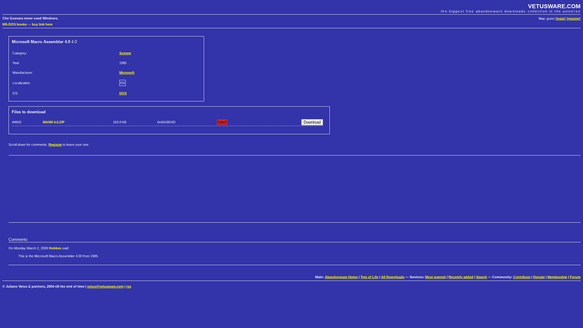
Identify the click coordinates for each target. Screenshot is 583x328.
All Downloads (392, 277)
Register (55, 144)
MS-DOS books (14, 24)
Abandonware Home (341, 277)
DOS (123, 93)
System (125, 53)
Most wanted (435, 277)
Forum (575, 277)
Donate (539, 277)
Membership (557, 277)
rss (128, 286)
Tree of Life (369, 277)
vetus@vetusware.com (105, 286)
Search (481, 277)
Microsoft (127, 72)
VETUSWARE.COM (554, 6)
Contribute (521, 277)
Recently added (460, 277)
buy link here (42, 24)
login (561, 18)
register (574, 18)
